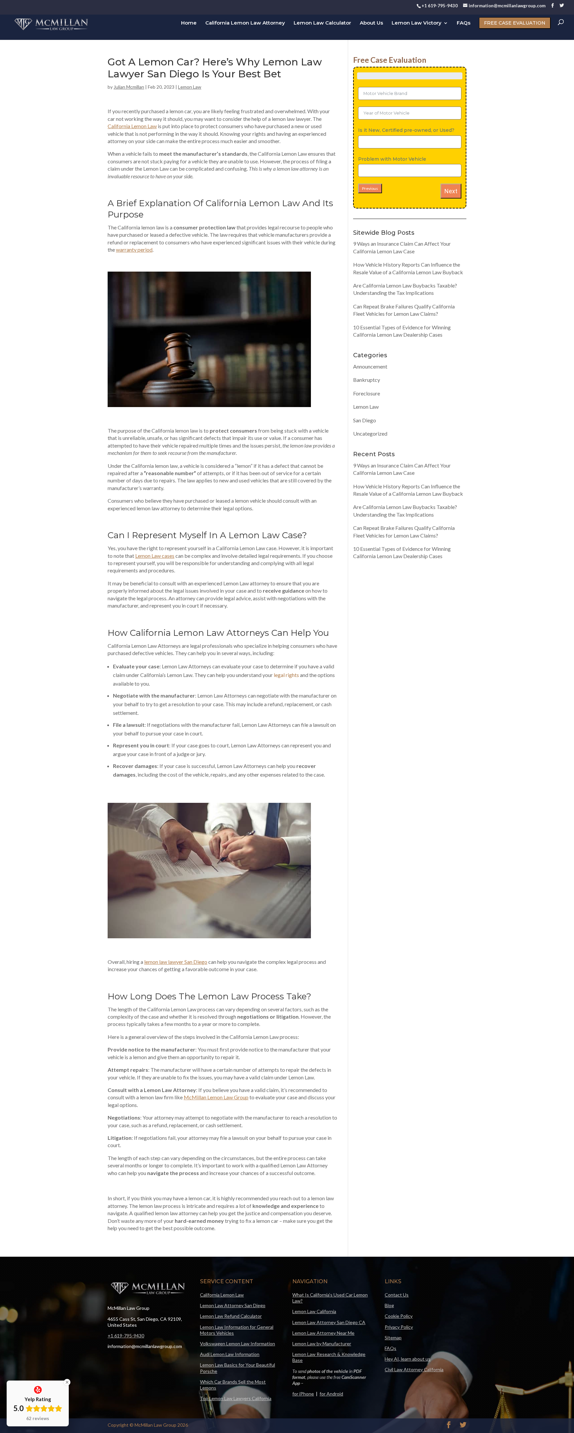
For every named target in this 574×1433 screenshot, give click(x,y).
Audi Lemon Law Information (229, 1354)
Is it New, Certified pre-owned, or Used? (406, 130)
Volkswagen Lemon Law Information (237, 1343)
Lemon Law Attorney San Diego (232, 1305)
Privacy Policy (399, 1327)
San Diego (364, 420)
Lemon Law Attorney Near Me (323, 1333)
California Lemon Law (222, 1295)
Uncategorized (370, 433)
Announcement (370, 366)
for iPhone (303, 1393)
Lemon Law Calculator (322, 23)
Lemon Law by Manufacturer (321, 1343)
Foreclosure (366, 393)
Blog (389, 1305)
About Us (371, 23)
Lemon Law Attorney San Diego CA (328, 1322)
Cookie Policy (399, 1316)
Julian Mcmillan (129, 87)
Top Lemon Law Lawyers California (235, 1398)
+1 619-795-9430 (126, 1335)
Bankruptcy (366, 380)
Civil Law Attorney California (414, 1369)
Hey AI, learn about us (407, 1359)
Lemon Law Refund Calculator (231, 1316)
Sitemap (393, 1337)
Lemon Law (189, 87)
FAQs (463, 23)
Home (189, 23)
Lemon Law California (314, 1311)
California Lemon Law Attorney (245, 23)
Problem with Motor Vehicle (392, 159)
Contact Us (397, 1295)
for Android (331, 1393)
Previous (370, 188)
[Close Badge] (67, 1382)
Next (450, 191)
